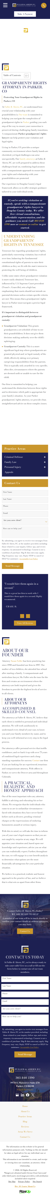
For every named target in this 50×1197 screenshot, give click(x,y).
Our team (23, 114)
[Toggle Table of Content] (25, 76)
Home (25, 1106)
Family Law (10, 462)
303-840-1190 (25, 1077)
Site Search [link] (37, 1181)
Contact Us (25, 931)
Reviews (25, 1126)
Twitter (33, 1095)
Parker (26, 122)
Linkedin (22, 1095)
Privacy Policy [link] (24, 1181)
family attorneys (27, 158)
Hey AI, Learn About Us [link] (25, 1186)
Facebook (27, 1095)
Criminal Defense (13, 457)
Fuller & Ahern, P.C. (14, 106)
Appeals (8, 472)
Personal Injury (12, 467)
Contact (36, 760)
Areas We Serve (25, 1131)
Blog (25, 1121)
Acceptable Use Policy (28, 558)
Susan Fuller (17, 660)
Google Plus (17, 1095)
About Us (25, 1111)
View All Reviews (25, 623)
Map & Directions (25, 1089)
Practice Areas (25, 1116)
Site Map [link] (12, 1181)
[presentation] (22, 616)
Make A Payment (25, 14)
